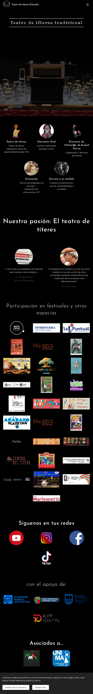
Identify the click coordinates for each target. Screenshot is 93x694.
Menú (87, 4)
